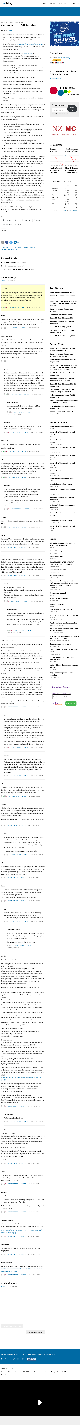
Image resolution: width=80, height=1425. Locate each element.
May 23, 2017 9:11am (34, 307)
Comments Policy (62, 1372)
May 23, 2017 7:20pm (37, 1121)
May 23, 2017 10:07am (34, 707)
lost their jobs (28, 53)
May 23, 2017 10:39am (37, 747)
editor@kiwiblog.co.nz (11, 1354)
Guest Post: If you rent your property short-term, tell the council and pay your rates (63, 303)
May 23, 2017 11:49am (37, 921)
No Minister (53, 558)
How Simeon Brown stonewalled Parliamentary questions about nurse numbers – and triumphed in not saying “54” (64, 584)
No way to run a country (59, 598)
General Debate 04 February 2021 (62, 336)
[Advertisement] (23, 1305)
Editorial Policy (27, 1372)
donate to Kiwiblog (64, 58)
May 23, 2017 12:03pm (34, 1163)
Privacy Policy (38, 1372)
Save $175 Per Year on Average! (62, 693)
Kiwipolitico (54, 577)
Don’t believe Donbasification (61, 373)
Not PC (52, 595)
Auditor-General (16, 247)
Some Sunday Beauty (57, 556)
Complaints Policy (50, 1372)
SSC (17, 250)
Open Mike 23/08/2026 (58, 570)
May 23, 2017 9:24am (34, 451)
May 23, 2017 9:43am (34, 477)
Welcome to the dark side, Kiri (61, 395)
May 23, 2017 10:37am (14, 414)
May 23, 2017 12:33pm (14, 632)
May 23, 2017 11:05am (37, 601)
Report (23, 307)
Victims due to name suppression (16, 262)
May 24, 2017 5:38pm (34, 1275)
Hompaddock (54, 553)
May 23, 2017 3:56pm (14, 948)
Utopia (52, 547)
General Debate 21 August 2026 (61, 406)
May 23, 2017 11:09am (34, 901)
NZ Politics (4, 247)
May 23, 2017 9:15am (34, 328)
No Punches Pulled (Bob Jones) (60, 641)
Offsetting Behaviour (57, 625)
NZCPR (52, 606)
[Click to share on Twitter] (11, 242)
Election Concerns (57, 604)
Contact (53, 3)
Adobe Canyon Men (57, 575)
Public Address (55, 654)
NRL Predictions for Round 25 (61, 610)
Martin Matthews (8, 250)
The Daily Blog (54, 566)
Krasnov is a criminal (58, 593)
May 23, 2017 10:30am (37, 509)
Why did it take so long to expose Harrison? (20, 269)
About (45, 3)
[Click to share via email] (2, 242)
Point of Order (55, 589)
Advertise (62, 3)
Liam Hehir (53, 669)
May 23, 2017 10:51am (34, 877)
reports (10, 30)
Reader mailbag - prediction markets (63, 623)
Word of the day (56, 551)
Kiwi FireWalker (55, 677)
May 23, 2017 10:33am (34, 825)
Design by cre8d (5, 1375)
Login (3, 280)
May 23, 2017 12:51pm (34, 1212)
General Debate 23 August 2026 (61, 292)
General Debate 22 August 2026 (61, 318)
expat (51, 530)
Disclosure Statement (14, 1372)
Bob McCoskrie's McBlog (58, 619)
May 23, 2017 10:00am (34, 547)
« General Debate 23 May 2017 (12, 1326)
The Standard (54, 572)
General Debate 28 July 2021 (60, 327)
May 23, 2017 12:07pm (34, 1184)
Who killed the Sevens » (35, 1332)
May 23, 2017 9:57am (37, 394)
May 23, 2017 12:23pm (37, 432)
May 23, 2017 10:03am (34, 575)
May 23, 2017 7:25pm (34, 1254)
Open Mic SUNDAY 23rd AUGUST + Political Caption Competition (63, 563)
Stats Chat (53, 612)
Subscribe (72, 108)
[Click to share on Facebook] (6, 242)
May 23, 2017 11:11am (37, 854)
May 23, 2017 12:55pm (34, 1236)
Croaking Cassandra (57, 633)
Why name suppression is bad (15, 266)
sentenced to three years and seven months (30, 44)
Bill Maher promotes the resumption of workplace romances (63, 544)
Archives (3, 1372)
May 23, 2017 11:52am (37, 775)
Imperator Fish (55, 646)
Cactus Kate (54, 662)
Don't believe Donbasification (61, 315)
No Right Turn (54, 601)
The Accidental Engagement (60, 644)
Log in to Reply (14, 307)
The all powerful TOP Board (60, 412)
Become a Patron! (55, 79)
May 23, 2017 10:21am (35, 796)
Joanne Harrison (29, 247)
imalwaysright (54, 475)
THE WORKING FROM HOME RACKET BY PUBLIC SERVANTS (64, 637)
